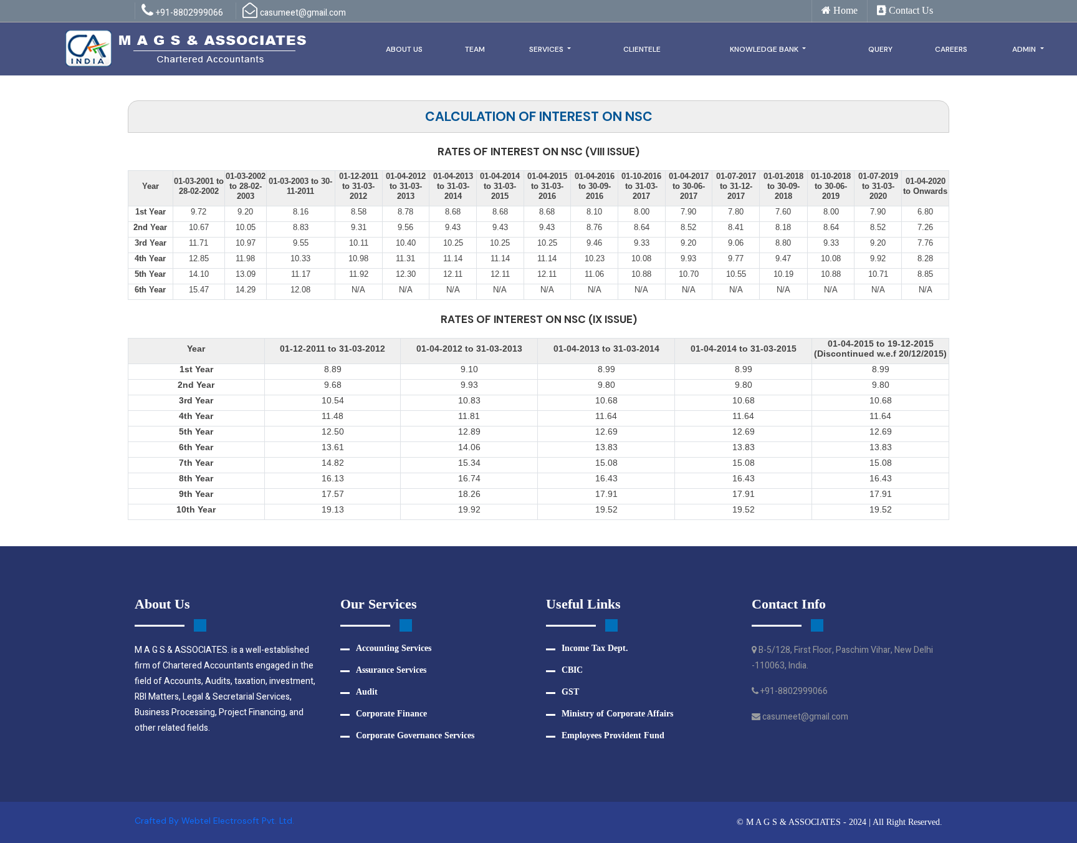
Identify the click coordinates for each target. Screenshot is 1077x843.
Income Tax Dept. (595, 648)
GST (570, 691)
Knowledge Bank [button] (765, 49)
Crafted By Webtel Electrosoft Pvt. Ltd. (214, 820)
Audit (367, 691)
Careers (951, 49)
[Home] (187, 47)
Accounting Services (393, 648)
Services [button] (547, 49)
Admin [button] (1025, 49)
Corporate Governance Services (415, 735)
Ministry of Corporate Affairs (617, 713)
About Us (404, 49)
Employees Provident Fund (613, 735)
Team (475, 49)
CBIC (572, 670)
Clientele (642, 49)
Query (880, 49)
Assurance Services (391, 670)
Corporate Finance (391, 713)
